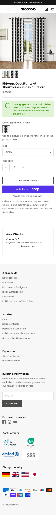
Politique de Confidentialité (17, 301)
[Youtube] (15, 422)
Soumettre (12, 403)
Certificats (8, 296)
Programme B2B (11, 360)
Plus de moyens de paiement (28, 196)
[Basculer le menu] (3, 9)
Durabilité (7, 282)
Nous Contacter (11, 323)
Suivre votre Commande (16, 338)
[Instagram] (9, 422)
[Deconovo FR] (28, 9)
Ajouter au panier (28, 180)
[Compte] (46, 9)
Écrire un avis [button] (28, 246)
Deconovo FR (15, 505)
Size (4, 145)
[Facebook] (4, 422)
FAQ (4, 319)
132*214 (9, 152)
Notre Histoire (10, 277)
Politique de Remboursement (18, 333)
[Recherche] (10, 9)
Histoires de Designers (14, 287)
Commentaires (10, 356)
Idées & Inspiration (12, 291)
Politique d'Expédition (14, 328)
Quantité (7, 161)
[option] (28, 41)
